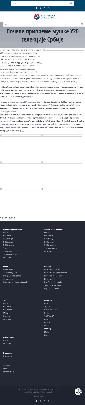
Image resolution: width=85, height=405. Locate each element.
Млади (6, 313)
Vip (45, 325)
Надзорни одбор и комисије (15, 282)
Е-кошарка (7, 356)
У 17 (5, 248)
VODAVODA (49, 316)
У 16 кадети (8, 251)
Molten (47, 332)
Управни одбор (10, 272)
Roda (46, 313)
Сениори (7, 235)
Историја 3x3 (49, 279)
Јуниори (6, 316)
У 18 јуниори (8, 245)
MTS (46, 303)
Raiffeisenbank (50, 309)
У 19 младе (49, 242)
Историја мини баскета (54, 276)
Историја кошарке (52, 269)
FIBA (5, 368)
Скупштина (8, 279)
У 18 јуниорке (50, 245)
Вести (5, 232)
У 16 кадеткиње (51, 248)
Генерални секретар (12, 276)
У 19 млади (8, 242)
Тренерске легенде (52, 285)
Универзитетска (10, 254)
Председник (8, 269)
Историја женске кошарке (55, 272)
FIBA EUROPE (8, 372)
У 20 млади (8, 239)
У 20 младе (49, 239)
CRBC (46, 319)
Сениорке (48, 235)
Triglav (47, 306)
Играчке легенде (51, 288)
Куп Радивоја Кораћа (53, 282)
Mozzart (47, 322)
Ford (46, 335)
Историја (7, 258)
